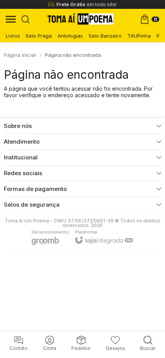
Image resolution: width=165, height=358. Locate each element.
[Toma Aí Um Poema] (80, 19)
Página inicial (20, 55)
